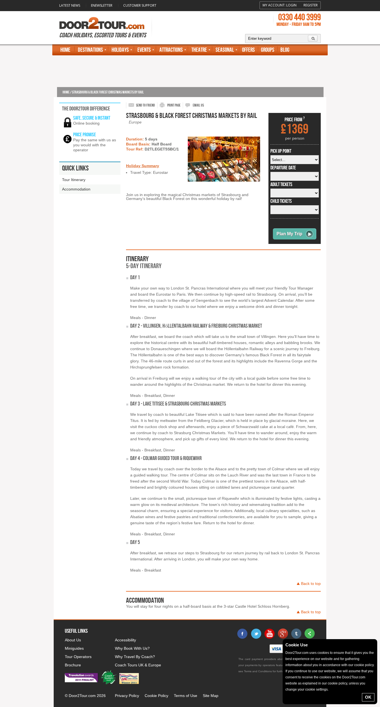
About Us (73, 640)
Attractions (171, 49)
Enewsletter (101, 5)
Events (144, 49)
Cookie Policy (156, 695)
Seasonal (225, 49)
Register (310, 5)
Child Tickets (281, 201)
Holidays (120, 49)
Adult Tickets (281, 184)
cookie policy (364, 665)
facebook (242, 633)
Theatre (199, 49)
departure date (283, 167)
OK (368, 697)
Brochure (73, 665)
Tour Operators (78, 656)
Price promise (84, 135)
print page (174, 105)
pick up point (280, 151)
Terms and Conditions (258, 671)
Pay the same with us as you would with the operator (94, 145)
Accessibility (125, 640)
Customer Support (139, 5)
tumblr (296, 633)
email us (198, 105)
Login (291, 5)
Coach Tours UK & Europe (138, 665)
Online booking (86, 123)
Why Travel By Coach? (135, 656)
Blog (284, 49)
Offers (248, 49)
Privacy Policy (127, 695)
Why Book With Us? (132, 648)
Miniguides (74, 648)
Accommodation (76, 189)
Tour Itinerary (73, 179)
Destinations (90, 49)
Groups (267, 49)
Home (65, 49)
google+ (282, 633)
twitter (256, 633)
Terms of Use (185, 695)
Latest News (69, 5)
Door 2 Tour (101, 23)
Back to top (311, 583)
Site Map (210, 695)
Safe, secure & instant (91, 118)
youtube (269, 633)
